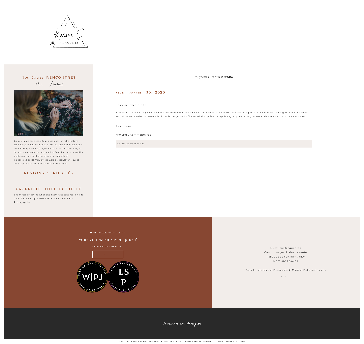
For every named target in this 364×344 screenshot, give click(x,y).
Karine (119, 20)
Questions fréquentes (285, 248)
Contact (254, 20)
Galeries (235, 20)
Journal (216, 20)
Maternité (139, 105)
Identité (197, 20)
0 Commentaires (133, 134)
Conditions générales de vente (285, 252)
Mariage (137, 20)
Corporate (177, 20)
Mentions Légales (285, 260)
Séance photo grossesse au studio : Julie (163, 99)
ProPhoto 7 (231, 341)
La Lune (242, 341)
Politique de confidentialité (285, 256)
